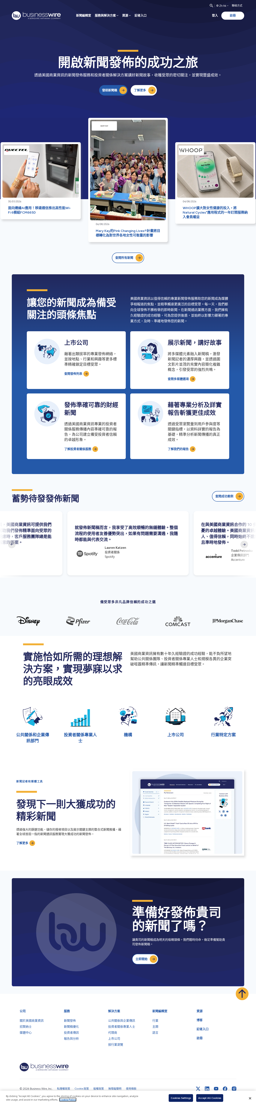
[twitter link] (198, 1089)
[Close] (250, 1098)
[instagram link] (234, 1089)
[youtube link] (216, 1088)
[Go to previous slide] (12, 544)
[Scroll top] (242, 993)
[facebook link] (225, 1089)
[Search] (211, 5)
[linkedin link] (207, 1089)
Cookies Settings (181, 1097)
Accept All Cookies (209, 1097)
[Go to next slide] (244, 544)
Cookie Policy (68, 1099)
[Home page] (36, 15)
